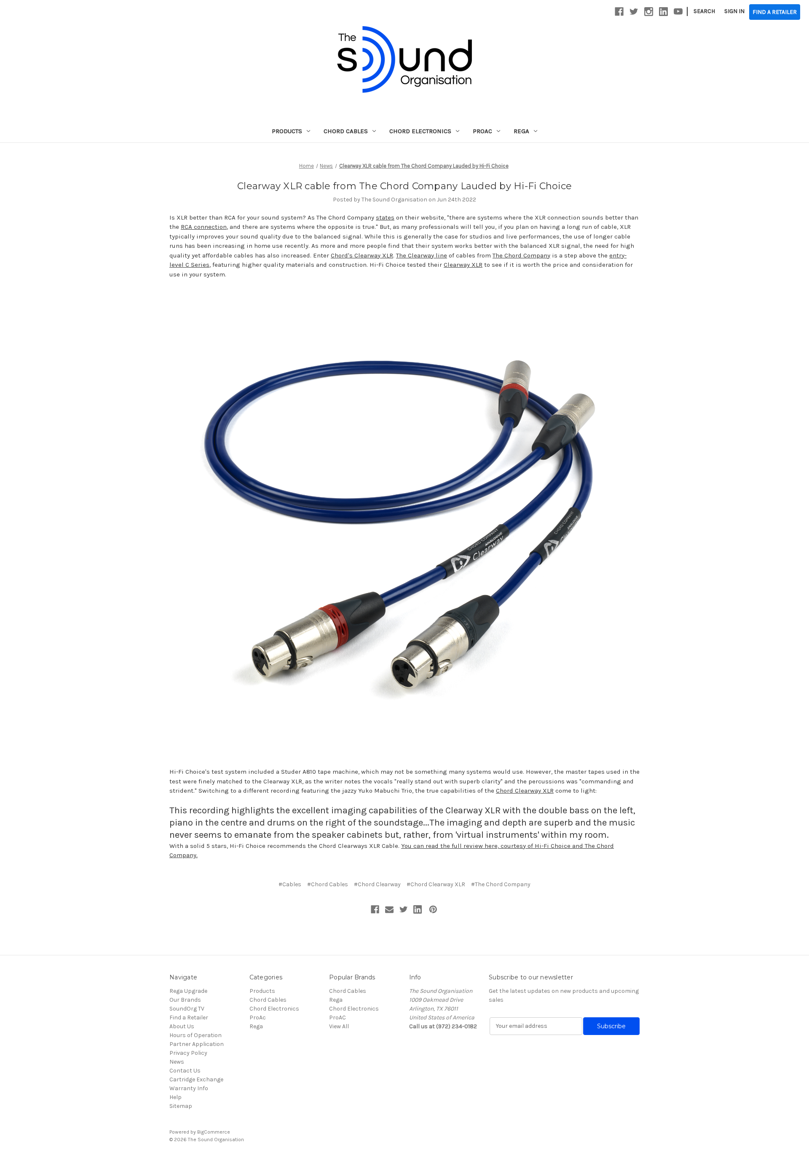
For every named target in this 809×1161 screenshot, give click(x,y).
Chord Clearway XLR (525, 790)
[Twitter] (403, 909)
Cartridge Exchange (196, 1079)
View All (339, 1026)
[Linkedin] (417, 909)
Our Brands (185, 999)
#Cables (290, 884)
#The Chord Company (500, 884)
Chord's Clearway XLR (362, 255)
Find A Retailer (775, 12)
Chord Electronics (420, 131)
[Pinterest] (433, 909)
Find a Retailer (188, 1017)
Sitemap (180, 1106)
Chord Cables (346, 131)
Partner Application (196, 1044)
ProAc (482, 131)
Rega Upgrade (188, 991)
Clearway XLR (463, 264)
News (176, 1061)
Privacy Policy (188, 1052)
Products (287, 131)
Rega (521, 131)
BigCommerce (213, 1132)
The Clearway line (421, 255)
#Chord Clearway (377, 884)
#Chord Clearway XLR (436, 884)
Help (175, 1097)
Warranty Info (188, 1088)
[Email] (389, 909)
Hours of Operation (195, 1035)
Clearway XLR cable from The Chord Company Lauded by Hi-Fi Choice (404, 186)
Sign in (734, 11)
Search (704, 11)
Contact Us (185, 1070)
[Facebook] (375, 909)
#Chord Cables (327, 884)
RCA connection (204, 227)
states (385, 217)
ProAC (337, 1017)
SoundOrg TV (186, 1008)
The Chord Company (521, 255)
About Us (181, 1026)
